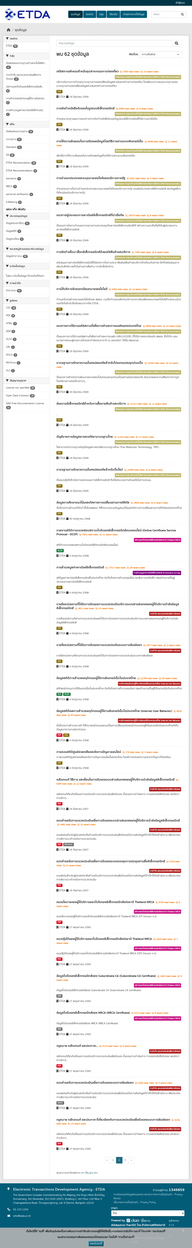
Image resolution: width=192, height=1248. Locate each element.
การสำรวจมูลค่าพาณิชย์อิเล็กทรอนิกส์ (80, 567)
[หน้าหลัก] (8, 30)
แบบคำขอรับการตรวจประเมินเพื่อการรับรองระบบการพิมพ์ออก (95, 1082)
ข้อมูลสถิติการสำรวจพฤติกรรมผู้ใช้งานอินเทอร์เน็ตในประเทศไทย (96, 678)
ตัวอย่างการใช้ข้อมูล (133, 14)
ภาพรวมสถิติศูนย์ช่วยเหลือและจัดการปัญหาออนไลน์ (89, 752)
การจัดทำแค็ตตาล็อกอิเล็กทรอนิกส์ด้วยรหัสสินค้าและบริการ (93, 252)
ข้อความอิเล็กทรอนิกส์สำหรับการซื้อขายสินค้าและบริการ (91, 403)
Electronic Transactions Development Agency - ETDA (59, 1189)
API (82, 1173)
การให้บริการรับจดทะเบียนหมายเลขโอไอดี (82, 289)
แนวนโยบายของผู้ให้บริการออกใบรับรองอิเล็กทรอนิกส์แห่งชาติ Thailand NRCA (105, 902)
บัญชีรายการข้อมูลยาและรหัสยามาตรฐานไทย (85, 436)
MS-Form (68, 844)
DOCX (60, 1102)
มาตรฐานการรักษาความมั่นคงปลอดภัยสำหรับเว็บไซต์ (90, 469)
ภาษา (114, 1208)
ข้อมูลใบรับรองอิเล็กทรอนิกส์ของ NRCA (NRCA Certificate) (93, 1012)
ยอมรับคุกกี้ (96, 1243)
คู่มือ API (93, 1173)
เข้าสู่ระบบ (180, 3)
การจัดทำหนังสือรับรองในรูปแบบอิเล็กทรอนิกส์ (85, 108)
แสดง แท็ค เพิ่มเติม (16, 209)
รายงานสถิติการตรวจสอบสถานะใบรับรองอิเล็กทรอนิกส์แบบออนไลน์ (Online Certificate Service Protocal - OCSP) (116, 532)
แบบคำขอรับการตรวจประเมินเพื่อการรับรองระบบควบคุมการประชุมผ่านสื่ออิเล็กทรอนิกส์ (111, 861)
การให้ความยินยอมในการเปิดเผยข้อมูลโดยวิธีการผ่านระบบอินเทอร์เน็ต (100, 141)
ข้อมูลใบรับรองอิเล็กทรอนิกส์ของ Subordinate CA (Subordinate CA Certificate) (106, 976)
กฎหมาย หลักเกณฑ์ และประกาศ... (77, 1045)
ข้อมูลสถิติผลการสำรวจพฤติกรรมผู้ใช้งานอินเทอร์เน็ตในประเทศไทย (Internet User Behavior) (114, 711)
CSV (59, 91)
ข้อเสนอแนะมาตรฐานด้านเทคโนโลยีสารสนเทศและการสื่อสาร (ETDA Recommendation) (148, 77)
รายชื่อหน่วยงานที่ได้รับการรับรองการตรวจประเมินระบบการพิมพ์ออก (99, 645)
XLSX (60, 550)
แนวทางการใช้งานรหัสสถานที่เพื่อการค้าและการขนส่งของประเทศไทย (99, 325)
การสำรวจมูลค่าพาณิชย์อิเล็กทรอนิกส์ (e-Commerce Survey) (157, 573)
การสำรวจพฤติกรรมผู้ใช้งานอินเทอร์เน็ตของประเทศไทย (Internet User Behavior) (149, 683)
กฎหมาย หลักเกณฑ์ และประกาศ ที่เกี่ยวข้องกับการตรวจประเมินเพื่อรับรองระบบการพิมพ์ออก (113, 1119)
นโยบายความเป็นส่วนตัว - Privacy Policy (134, 1202)
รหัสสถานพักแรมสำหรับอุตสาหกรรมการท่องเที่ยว (87, 71)
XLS (59, 694)
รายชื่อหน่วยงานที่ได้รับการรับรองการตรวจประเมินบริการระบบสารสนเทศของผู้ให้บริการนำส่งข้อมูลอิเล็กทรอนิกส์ (117, 606)
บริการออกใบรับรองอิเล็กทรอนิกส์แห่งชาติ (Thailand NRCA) (157, 540)
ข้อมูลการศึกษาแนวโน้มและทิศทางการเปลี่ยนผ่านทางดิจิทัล (93, 502)
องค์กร (89, 14)
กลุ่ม (101, 14)
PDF (59, 735)
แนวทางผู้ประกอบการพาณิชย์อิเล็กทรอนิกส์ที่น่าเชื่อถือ (90, 215)
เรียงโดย (133, 54)
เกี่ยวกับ (113, 14)
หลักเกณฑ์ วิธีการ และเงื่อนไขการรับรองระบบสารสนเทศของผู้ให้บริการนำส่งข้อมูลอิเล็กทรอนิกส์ (115, 779)
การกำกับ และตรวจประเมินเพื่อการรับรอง (165, 614)
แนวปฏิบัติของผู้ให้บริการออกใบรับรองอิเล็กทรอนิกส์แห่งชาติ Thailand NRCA (104, 939)
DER (59, 995)
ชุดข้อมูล (75, 14)
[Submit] (183, 14)
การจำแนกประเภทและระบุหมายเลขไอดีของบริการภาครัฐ (91, 178)
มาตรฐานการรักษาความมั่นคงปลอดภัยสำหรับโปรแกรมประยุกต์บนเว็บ (100, 362)
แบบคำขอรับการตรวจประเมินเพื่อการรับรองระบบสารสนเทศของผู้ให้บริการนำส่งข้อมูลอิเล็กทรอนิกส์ (118, 820)
